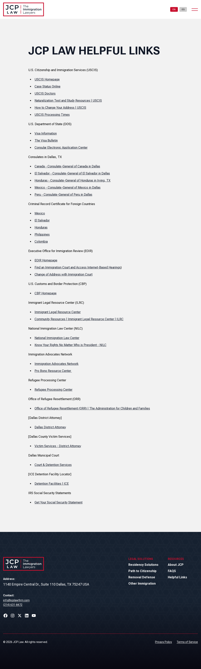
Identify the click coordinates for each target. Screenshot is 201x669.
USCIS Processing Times (52, 115)
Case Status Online (47, 86)
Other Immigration (142, 583)
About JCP (176, 565)
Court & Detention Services (53, 465)
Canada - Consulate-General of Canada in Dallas (67, 166)
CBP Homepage (46, 293)
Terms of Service (187, 642)
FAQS (172, 571)
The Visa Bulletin (46, 140)
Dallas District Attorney (50, 427)
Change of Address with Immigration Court (63, 274)
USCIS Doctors (45, 93)
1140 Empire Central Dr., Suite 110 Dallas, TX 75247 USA (46, 584)
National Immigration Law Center (57, 338)
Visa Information (46, 133)
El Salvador (42, 220)
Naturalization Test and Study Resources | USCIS (68, 100)
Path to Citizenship (142, 571)
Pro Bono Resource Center (53, 371)
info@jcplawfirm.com (16, 600)
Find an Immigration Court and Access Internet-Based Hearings (78, 267)
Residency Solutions (143, 565)
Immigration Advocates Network (57, 364)
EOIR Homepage (46, 260)
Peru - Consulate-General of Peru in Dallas (63, 194)
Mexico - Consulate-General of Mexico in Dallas (67, 187)
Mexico (40, 213)
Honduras (41, 227)
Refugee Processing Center (53, 389)
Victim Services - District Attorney (58, 446)
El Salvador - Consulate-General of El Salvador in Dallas (72, 173)
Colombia (41, 241)
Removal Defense (141, 577)
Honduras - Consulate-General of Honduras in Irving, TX (73, 180)
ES (183, 9)
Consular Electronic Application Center (61, 147)
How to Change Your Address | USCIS (60, 107)
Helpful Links (177, 577)
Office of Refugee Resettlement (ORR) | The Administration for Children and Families (92, 408)
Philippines (42, 234)
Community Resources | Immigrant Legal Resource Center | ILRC (79, 319)
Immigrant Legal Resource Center (58, 312)
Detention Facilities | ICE (52, 483)
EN (174, 9)
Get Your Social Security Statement (58, 502)
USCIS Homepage (47, 79)
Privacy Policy (163, 642)
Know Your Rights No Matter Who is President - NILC (70, 345)
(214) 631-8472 (12, 604)
